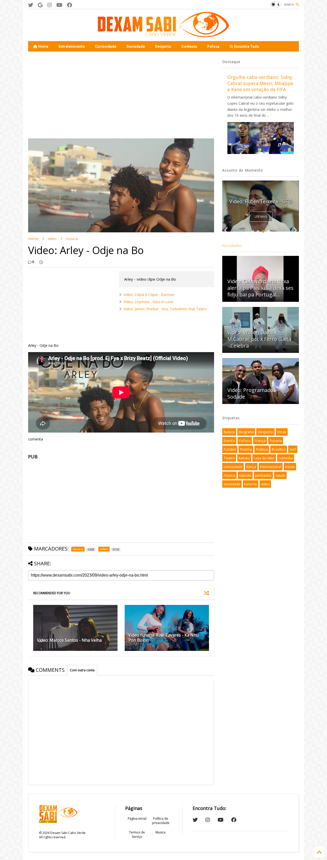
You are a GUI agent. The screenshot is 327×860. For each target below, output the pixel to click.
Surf (292, 449)
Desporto (163, 46)
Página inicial (137, 818)
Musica (161, 832)
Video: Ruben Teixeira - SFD (260, 201)
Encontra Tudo (246, 46)
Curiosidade (105, 46)
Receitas (279, 449)
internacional (270, 466)
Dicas (281, 431)
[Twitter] (30, 5)
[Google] (40, 5)
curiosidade (233, 466)
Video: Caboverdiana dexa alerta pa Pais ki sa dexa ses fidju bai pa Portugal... (260, 288)
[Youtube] (59, 5)
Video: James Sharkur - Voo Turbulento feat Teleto (165, 308)
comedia (285, 458)
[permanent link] (41, 262)
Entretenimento (72, 46)
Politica (262, 449)
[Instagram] (49, 5)
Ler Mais (261, 216)
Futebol (230, 449)
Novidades (232, 245)
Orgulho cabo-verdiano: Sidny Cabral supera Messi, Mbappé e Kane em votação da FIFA (260, 83)
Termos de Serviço (137, 834)
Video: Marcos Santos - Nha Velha (69, 640)
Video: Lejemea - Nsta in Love (148, 301)
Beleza (229, 431)
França (260, 440)
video (52, 238)
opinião (245, 475)
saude (280, 475)
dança (251, 466)
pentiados (263, 475)
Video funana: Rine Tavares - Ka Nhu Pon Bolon (164, 637)
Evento (229, 440)
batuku (244, 458)
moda (290, 466)
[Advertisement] (121, 95)
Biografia (246, 431)
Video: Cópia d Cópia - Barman (149, 294)
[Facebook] (69, 5)
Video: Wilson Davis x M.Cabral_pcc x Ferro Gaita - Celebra (259, 339)
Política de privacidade (160, 820)
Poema (246, 449)
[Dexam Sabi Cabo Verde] (163, 34)
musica (72, 238)
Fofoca (213, 46)
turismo (250, 484)
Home (42, 46)
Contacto (189, 46)
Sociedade (135, 46)
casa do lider (264, 458)
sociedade (232, 484)
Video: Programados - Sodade (253, 393)
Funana (276, 440)
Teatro (229, 458)
